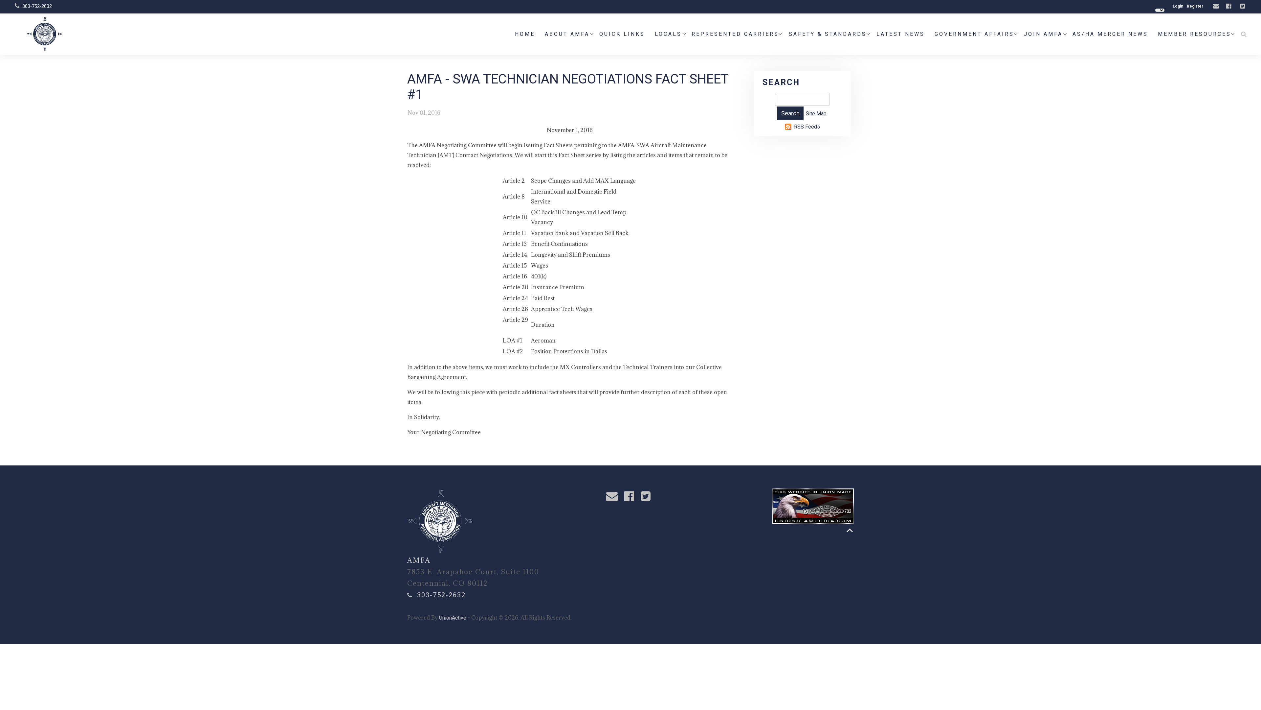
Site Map (816, 113)
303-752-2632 (37, 6)
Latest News (900, 34)
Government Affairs (974, 34)
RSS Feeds (807, 127)
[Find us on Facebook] (1229, 6)
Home (525, 34)
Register (1195, 6)
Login (1178, 6)
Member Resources (1194, 34)
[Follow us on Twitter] (1243, 6)
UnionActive (452, 618)
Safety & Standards (828, 34)
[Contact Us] (1217, 6)
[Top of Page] (850, 530)
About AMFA (567, 34)
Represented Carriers (735, 34)
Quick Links (622, 34)
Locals (668, 34)
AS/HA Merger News (1110, 34)
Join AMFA (1043, 34)
